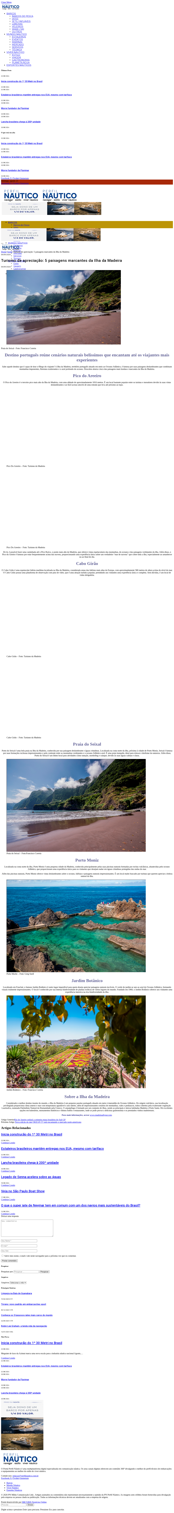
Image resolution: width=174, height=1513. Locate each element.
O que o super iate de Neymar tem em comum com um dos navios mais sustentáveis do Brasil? (70, 1205)
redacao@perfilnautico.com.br (25, 1476)
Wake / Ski (18, 29)
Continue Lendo (8, 1143)
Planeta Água (20, 62)
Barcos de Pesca (22, 16)
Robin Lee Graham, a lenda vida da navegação (24, 1326)
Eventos (17, 39)
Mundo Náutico (17, 34)
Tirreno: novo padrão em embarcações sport (23, 1304)
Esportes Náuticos (19, 65)
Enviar (30, 1505)
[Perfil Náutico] (40, 201)
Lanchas (17, 24)
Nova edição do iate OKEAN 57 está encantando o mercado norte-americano (48, 1122)
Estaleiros (19, 37)
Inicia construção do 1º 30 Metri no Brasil (21, 81)
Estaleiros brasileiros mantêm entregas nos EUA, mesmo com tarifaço (36, 95)
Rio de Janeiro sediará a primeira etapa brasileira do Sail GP (40, 1120)
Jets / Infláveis (21, 21)
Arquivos (5, 1282)
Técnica (17, 49)
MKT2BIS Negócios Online (34, 1502)
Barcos (11, 13)
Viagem (16, 57)
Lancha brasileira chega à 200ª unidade (21, 121)
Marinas (17, 42)
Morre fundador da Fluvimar (15, 108)
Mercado (18, 44)
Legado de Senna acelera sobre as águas (31, 1177)
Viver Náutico (15, 52)
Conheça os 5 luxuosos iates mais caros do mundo (27, 1315)
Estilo (16, 55)
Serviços (17, 47)
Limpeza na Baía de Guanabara (16, 1293)
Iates (15, 18)
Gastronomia (20, 60)
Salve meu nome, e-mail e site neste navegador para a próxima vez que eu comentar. (40, 1256)
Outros (17, 31)
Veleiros (17, 26)
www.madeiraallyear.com (101, 1115)
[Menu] (2, 243)
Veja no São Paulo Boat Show (23, 1191)
